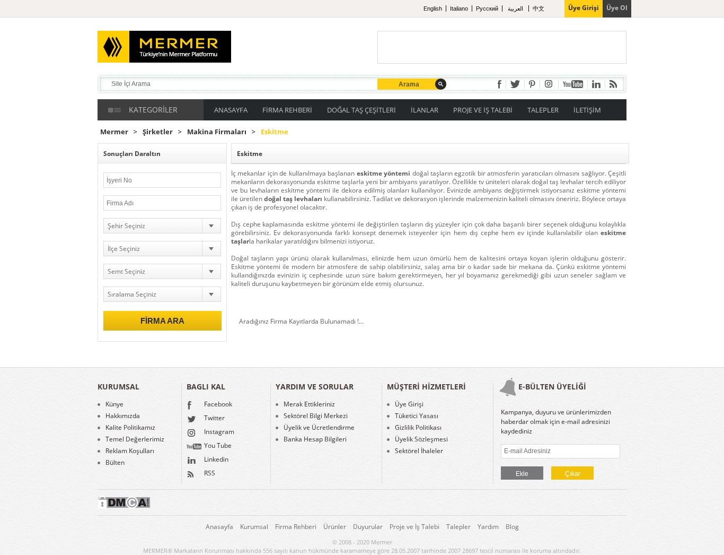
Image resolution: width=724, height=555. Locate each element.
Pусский (487, 8)
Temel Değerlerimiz (134, 439)
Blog (512, 526)
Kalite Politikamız (130, 427)
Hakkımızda (122, 416)
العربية (516, 8)
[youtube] (573, 84)
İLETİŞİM (587, 110)
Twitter (214, 418)
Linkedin (216, 460)
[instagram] (549, 84)
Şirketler (158, 131)
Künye (114, 404)
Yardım (488, 526)
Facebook (218, 405)
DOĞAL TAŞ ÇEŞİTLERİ (361, 110)
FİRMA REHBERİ (287, 110)
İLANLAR (424, 110)
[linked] (596, 84)
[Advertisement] (502, 47)
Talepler (458, 526)
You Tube (218, 446)
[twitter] (515, 84)
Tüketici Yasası (416, 416)
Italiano (459, 8)
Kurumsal (254, 526)
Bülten (115, 462)
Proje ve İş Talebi (414, 526)
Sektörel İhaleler (419, 451)
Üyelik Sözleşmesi (421, 439)
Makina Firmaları (216, 131)
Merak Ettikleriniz (309, 404)
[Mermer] (148, 42)
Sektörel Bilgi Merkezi (316, 416)
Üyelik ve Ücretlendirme (319, 427)
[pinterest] (532, 84)
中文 (538, 8)
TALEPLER (543, 110)
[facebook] (499, 84)
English (432, 8)
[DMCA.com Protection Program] (124, 506)
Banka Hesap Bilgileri (315, 439)
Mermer (114, 131)
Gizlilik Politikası (418, 427)
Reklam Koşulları (129, 451)
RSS (209, 474)
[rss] (613, 84)
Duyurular (368, 526)
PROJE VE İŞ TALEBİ (483, 110)
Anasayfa (219, 526)
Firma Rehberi (295, 526)
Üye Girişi (409, 404)
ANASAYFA (231, 110)
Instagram (219, 432)
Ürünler (334, 526)
